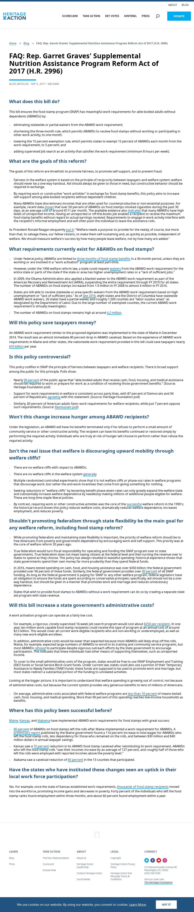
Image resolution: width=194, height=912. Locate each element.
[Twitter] (146, 860)
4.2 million (114, 313)
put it (70, 230)
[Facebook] (152, 860)
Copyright (115, 858)
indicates (134, 210)
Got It (166, 904)
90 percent (31, 380)
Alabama (44, 720)
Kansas (25, 720)
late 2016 (89, 296)
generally (89, 474)
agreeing (54, 397)
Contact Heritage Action (89, 873)
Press (12, 864)
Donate (179, 16)
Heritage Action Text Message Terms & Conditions (121, 876)
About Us (81, 858)
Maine (13, 720)
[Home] (14, 16)
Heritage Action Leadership (85, 865)
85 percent (75, 760)
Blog (26, 43)
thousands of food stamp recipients (143, 787)
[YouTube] (158, 860)
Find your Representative (56, 858)
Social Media (83, 879)
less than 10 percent (142, 694)
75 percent (41, 746)
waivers (115, 268)
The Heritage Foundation (158, 882)
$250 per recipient (157, 624)
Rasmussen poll (66, 407)
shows (49, 207)
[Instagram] (165, 860)
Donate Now (49, 870)
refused (40, 648)
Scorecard (48, 864)
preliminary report (27, 733)
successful (134, 504)
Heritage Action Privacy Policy (122, 865)
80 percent (21, 729)
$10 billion (16, 346)
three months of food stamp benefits (103, 259)
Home (12, 43)
